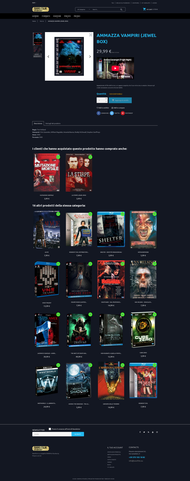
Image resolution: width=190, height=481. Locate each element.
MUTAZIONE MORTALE (47, 195)
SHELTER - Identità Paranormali (111, 252)
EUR (33, 3)
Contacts (134, 447)
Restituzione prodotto (114, 454)
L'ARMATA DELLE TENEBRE (111, 404)
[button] (154, 3)
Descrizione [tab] (38, 123)
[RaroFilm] (40, 9)
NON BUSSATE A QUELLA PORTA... (111, 353)
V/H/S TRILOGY (46, 303)
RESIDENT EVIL (143, 403)
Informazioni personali (114, 452)
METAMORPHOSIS (143, 252)
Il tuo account (115, 447)
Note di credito (111, 459)
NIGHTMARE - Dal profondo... (111, 302)
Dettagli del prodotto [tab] (53, 123)
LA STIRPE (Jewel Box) (79, 195)
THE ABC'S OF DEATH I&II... (79, 353)
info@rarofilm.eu (136, 460)
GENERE (35, 16)
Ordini (109, 457)
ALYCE (47, 252)
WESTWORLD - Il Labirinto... (47, 403)
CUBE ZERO (143, 352)
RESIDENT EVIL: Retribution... (79, 252)
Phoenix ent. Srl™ (100, 479)
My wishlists (110, 467)
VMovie (112, 479)
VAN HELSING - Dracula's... (143, 302)
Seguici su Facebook (123, 3)
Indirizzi (109, 462)
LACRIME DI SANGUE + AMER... (46, 353)
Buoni (109, 464)
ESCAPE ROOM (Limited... (79, 302)
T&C (112, 3)
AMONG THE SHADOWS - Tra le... (79, 404)
